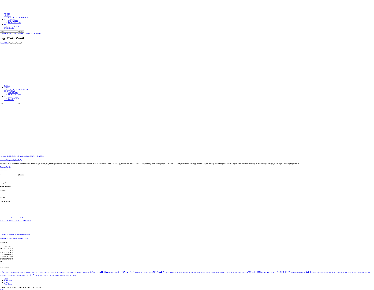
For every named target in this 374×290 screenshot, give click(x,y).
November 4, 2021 (6, 33)
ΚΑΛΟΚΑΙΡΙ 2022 (240, 272)
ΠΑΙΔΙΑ (329, 272)
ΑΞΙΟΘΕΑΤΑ (34, 272)
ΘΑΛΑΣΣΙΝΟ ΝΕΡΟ (169, 272)
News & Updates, (17, 221)
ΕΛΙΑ (116, 272)
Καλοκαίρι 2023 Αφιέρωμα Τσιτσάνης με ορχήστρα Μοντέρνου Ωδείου (16, 217)
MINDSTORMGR (10, 272)
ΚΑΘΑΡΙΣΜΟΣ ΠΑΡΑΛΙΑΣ (229, 272)
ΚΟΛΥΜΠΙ (263, 272)
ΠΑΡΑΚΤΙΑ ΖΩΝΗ (347, 272)
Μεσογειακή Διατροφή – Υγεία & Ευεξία (11, 160)
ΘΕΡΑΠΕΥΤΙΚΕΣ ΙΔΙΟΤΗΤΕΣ (181, 272)
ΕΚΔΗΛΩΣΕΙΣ (99, 271)
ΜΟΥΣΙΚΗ (27, 221)
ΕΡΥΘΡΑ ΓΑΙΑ (126, 271)
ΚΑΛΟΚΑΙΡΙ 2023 (253, 272)
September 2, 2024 (6, 221)
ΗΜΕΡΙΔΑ (137, 272)
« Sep (2, 263)
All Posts (6, 43)
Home (2, 43)
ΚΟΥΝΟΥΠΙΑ (271, 272)
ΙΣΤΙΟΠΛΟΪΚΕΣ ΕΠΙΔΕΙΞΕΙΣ (203, 272)
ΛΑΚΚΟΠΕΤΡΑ (283, 272)
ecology (3, 272)
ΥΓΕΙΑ (41, 33)
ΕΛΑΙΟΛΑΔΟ (111, 272)
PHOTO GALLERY (18, 272)
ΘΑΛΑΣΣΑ (158, 271)
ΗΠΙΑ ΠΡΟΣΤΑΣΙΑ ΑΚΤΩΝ (146, 272)
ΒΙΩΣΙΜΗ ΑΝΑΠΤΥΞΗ (55, 272)
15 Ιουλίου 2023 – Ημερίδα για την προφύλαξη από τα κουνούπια (15, 234)
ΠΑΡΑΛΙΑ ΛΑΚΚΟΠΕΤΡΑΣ (358, 272)
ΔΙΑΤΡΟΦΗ (34, 33)
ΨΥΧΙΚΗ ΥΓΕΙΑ (72, 275)
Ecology (14, 33)
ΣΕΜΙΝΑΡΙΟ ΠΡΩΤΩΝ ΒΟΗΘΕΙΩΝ (17, 275)
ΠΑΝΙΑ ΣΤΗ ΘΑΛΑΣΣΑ (336, 272)
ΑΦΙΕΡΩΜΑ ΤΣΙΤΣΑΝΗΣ (43, 272)
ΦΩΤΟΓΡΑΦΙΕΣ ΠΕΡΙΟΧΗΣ (61, 275)
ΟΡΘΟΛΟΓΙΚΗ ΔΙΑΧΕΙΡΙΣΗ (320, 272)
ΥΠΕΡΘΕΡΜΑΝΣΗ (39, 275)
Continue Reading (5, 167)
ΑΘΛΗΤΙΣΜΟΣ (27, 272)
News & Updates (23, 33)
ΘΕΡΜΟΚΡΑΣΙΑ (192, 272)
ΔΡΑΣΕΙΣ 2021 (86, 272)
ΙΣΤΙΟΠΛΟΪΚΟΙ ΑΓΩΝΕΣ (217, 272)
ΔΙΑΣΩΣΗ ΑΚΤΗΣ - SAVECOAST (69, 272)
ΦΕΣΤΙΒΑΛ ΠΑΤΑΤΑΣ (49, 275)
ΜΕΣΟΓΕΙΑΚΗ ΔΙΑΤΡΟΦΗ (297, 272)
